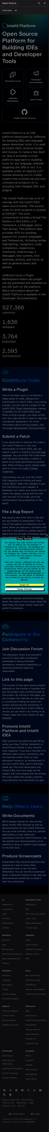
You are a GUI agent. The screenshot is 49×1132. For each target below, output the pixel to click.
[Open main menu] (44, 3)
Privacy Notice (14, 571)
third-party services (31, 573)
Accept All (24, 585)
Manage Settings (24, 589)
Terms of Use (35, 571)
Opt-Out (24, 580)
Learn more (24, 558)
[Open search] (39, 3)
